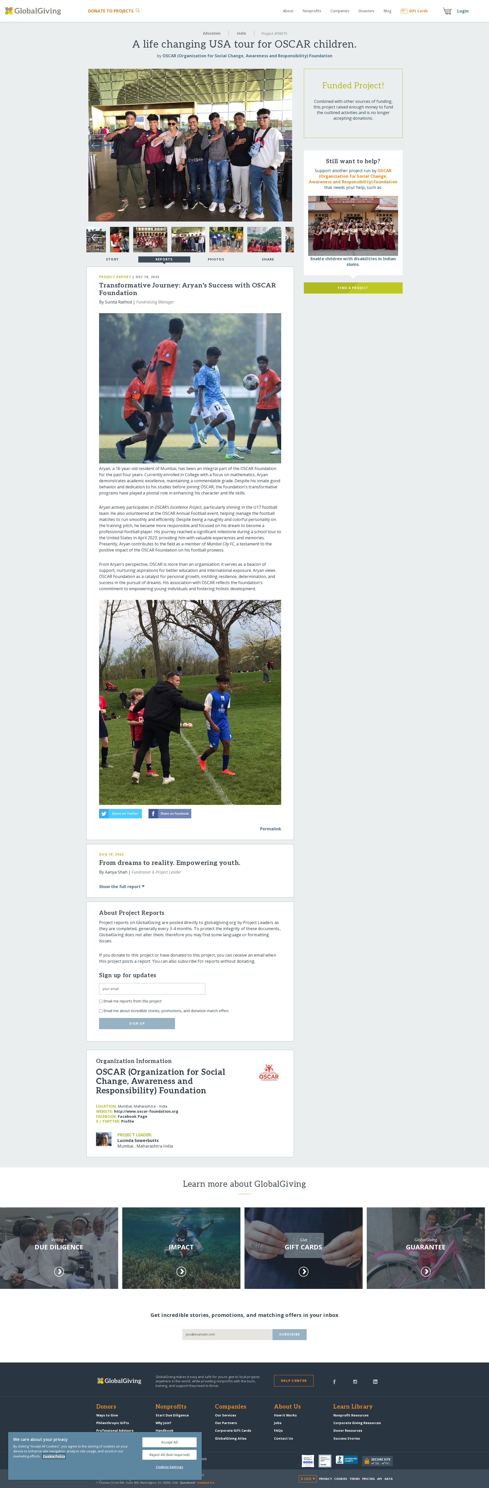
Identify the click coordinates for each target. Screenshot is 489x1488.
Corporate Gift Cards (233, 1430)
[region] (105, 1456)
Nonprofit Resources (351, 1415)
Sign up (137, 1023)
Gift (418, 10)
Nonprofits (312, 10)
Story (112, 259)
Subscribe (289, 1334)
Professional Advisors (114, 1430)
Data (389, 1479)
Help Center (294, 1380)
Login (463, 11)
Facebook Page (132, 1116)
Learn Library (353, 1407)
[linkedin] (375, 1381)
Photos (216, 259)
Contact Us (283, 1438)
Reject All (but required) (169, 1454)
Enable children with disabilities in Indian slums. (353, 261)
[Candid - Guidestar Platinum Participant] (327, 1461)
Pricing (368, 1479)
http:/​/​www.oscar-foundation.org (146, 1111)
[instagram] (355, 1381)
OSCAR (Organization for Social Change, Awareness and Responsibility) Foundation (247, 56)
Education (212, 33)
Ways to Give (107, 1415)
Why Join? (163, 1423)
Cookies (340, 1479)
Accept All (169, 1442)
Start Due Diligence (172, 1415)
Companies (339, 10)
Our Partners (226, 1423)
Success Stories (346, 1438)
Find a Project (353, 287)
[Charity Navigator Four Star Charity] (310, 1461)
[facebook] (334, 1381)
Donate (110, 11)
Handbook (164, 1430)
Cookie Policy (54, 1456)
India (241, 33)
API (379, 1479)
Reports (164, 259)
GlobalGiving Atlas (231, 1438)
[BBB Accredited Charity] (349, 1461)
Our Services (225, 1415)
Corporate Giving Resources (357, 1423)
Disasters (366, 10)
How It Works (285, 1415)
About (288, 10)
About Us (287, 1407)
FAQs (278, 1430)
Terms (354, 1479)
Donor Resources (347, 1430)
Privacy (325, 1479)
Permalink (270, 829)
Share (268, 259)
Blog (388, 10)
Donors (106, 1407)
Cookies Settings (169, 1467)
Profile (127, 1121)
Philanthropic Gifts (112, 1423)
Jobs (277, 1423)
